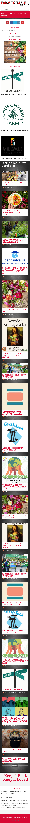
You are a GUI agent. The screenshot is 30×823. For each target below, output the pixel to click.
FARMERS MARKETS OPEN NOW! (12, 184)
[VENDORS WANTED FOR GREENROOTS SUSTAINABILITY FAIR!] (15, 469)
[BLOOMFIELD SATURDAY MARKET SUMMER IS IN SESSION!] (15, 335)
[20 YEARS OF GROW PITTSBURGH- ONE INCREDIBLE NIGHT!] (15, 200)
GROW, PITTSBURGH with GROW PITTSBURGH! (12, 241)
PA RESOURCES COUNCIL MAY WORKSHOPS (14, 376)
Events (6, 217)
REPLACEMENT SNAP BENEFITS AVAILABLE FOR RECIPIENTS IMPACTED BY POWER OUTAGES (15, 271)
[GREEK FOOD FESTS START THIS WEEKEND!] (15, 433)
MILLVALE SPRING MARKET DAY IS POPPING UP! (13, 790)
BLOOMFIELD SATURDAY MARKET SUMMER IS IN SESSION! (12, 355)
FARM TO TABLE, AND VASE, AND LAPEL (13, 760)
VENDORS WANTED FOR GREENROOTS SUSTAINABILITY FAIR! (15, 487)
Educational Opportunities (11, 379)
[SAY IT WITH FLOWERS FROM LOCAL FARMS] (15, 294)
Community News (9, 244)
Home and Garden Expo (20, 13)
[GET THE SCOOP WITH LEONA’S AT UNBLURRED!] (15, 396)
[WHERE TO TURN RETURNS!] (15, 678)
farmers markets (9, 187)
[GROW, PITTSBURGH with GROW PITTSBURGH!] (15, 229)
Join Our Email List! (15, 36)
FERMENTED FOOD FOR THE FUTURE (13, 818)
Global (6, 763)
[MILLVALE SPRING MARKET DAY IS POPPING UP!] (15, 777)
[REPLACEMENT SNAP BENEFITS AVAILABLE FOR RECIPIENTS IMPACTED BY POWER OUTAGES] (15, 257)
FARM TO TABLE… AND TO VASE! (13, 750)
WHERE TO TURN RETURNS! (13, 690)
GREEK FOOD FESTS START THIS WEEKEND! (13, 449)
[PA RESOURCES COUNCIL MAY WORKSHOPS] (15, 368)
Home (10, 13)
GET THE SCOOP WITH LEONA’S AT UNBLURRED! (12, 413)
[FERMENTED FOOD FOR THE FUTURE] (15, 806)
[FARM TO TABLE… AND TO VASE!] (15, 738)
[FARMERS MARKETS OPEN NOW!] (15, 176)
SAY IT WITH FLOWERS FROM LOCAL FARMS (14, 311)
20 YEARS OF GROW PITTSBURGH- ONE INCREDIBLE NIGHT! (14, 212)
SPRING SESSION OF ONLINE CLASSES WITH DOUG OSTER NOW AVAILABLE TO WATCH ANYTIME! (14, 720)
